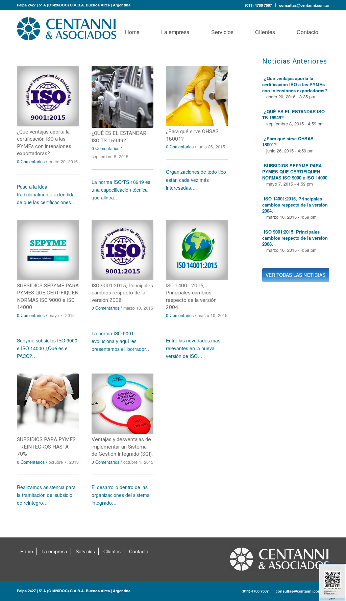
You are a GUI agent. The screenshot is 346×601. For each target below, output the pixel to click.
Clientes (112, 551)
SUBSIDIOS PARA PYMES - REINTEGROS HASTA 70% (46, 446)
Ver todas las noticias (295, 274)
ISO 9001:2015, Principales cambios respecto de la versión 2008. (122, 293)
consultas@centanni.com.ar (304, 5)
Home (26, 551)
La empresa (54, 551)
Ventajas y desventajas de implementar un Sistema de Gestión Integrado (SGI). (122, 446)
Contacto (138, 551)
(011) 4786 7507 (258, 5)
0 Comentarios (31, 162)
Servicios (85, 551)
